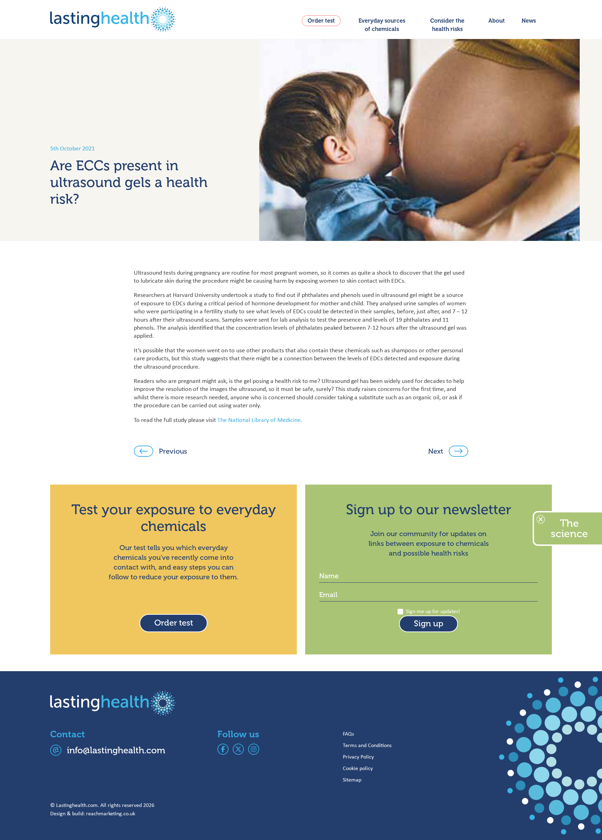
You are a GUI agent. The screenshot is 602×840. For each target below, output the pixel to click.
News (529, 21)
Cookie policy (358, 768)
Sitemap (352, 779)
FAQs (348, 733)
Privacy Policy (358, 756)
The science (569, 528)
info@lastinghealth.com (116, 750)
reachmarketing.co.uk (110, 813)
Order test (321, 21)
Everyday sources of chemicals (381, 25)
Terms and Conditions (367, 745)
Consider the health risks (447, 25)
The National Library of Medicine (259, 420)
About (496, 21)
